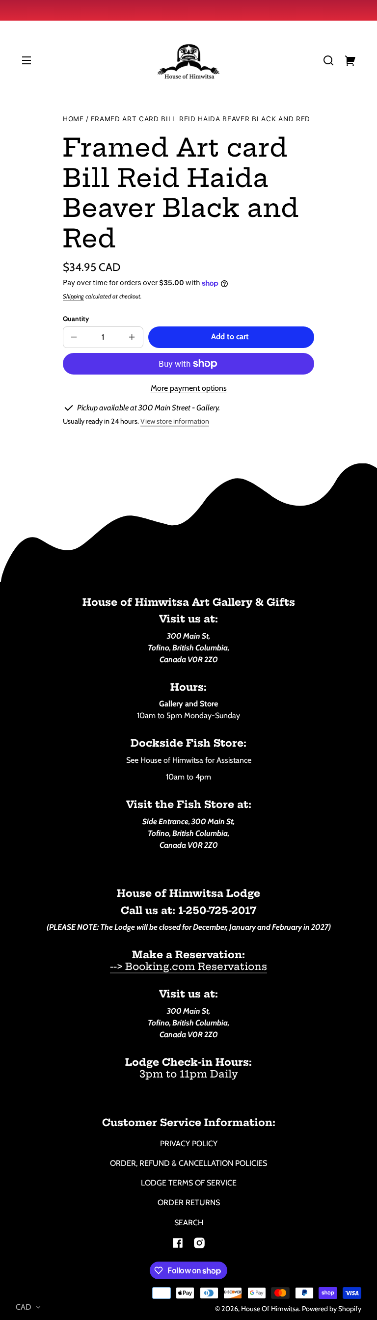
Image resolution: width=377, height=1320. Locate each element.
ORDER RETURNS (189, 1202)
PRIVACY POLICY (188, 1143)
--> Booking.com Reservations (188, 966)
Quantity (76, 319)
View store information (174, 421)
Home (73, 119)
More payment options (189, 388)
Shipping (73, 296)
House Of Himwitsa (270, 1308)
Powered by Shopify (331, 1308)
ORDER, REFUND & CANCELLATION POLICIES (188, 1163)
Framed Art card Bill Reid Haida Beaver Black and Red (200, 119)
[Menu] (26, 60)
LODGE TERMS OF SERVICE (189, 1182)
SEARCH (188, 1222)
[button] (328, 60)
